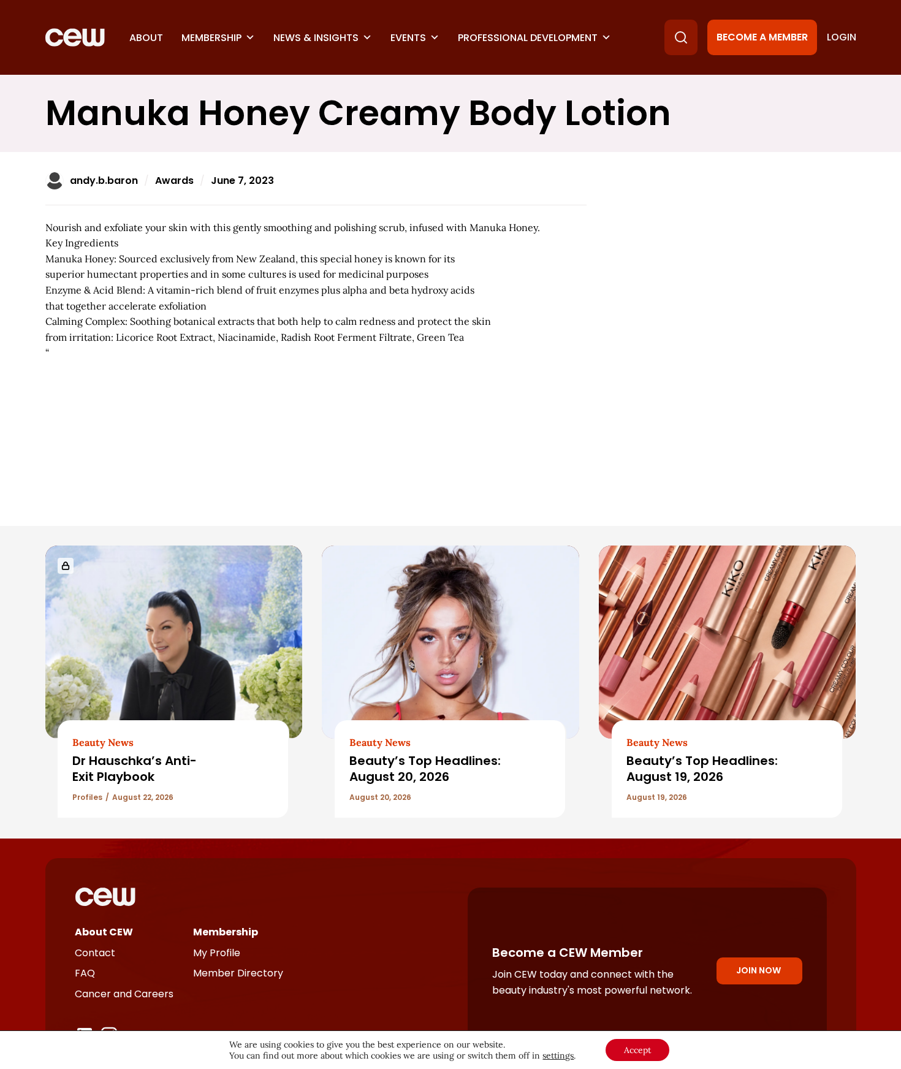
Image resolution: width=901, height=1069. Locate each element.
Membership (211, 38)
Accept (637, 1050)
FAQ (85, 973)
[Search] (681, 37)
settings (558, 1055)
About (146, 38)
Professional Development (528, 38)
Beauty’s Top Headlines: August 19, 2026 (702, 768)
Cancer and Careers (124, 994)
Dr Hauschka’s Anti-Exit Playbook (134, 768)
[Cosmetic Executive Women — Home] (75, 37)
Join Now (758, 970)
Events (408, 38)
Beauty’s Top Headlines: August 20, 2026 (425, 768)
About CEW (104, 932)
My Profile (216, 953)
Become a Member (762, 37)
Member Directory (238, 973)
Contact (95, 953)
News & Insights (316, 38)
